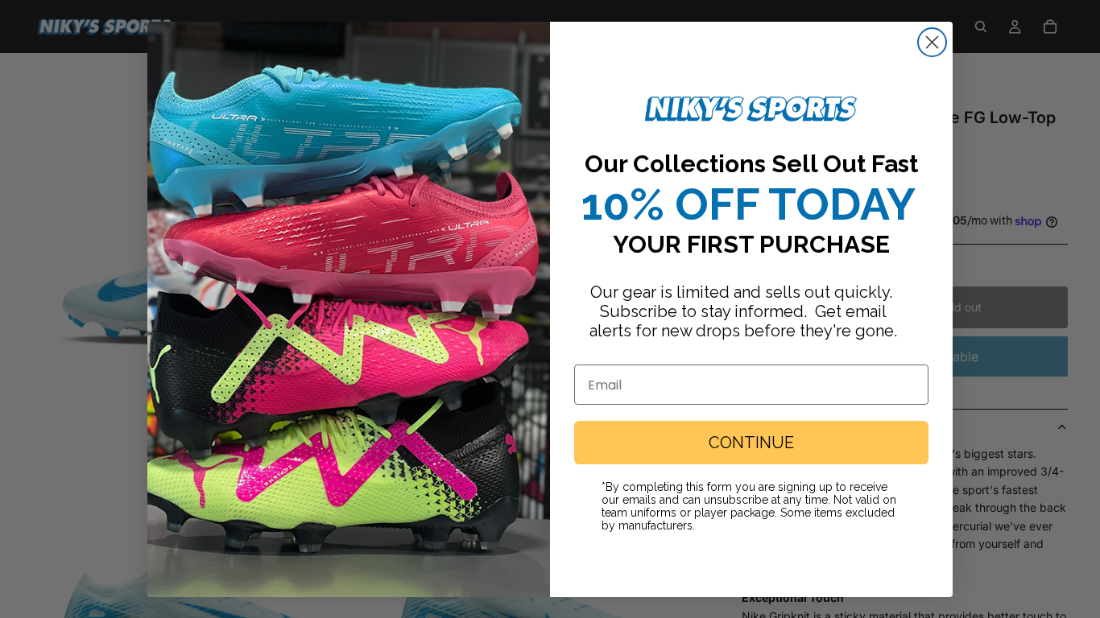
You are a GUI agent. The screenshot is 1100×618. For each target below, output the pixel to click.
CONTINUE (751, 442)
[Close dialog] (932, 42)
